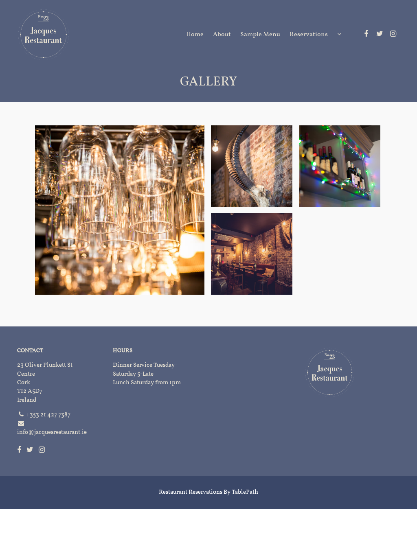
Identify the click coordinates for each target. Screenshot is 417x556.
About (222, 34)
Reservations (309, 34)
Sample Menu (260, 34)
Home (195, 34)
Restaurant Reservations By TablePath (208, 492)
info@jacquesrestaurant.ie (52, 432)
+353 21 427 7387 (48, 415)
